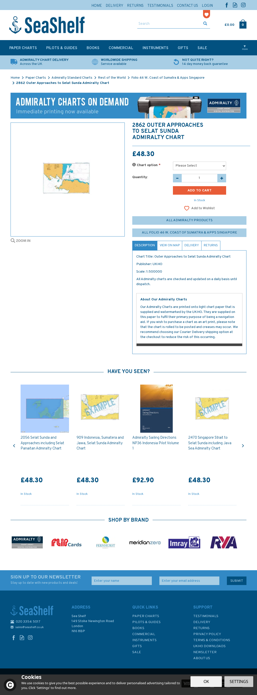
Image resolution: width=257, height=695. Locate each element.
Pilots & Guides (146, 622)
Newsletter (205, 652)
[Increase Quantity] (221, 178)
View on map (170, 246)
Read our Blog (235, 5)
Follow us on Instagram (243, 5)
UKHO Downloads (209, 646)
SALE (136, 652)
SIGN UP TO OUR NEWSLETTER (46, 579)
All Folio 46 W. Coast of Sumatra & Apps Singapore (189, 232)
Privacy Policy (207, 634)
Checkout (242, 24)
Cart (225, 24)
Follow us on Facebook (227, 5)
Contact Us (187, 6)
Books (138, 628)
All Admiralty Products (189, 220)
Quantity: (140, 177)
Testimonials (205, 616)
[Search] (205, 24)
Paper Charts (145, 616)
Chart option (148, 165)
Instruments (144, 640)
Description (145, 246)
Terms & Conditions (211, 640)
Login (207, 6)
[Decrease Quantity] (177, 178)
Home (96, 6)
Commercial (143, 634)
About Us (201, 658)
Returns (211, 246)
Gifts (137, 646)
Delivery (191, 246)
